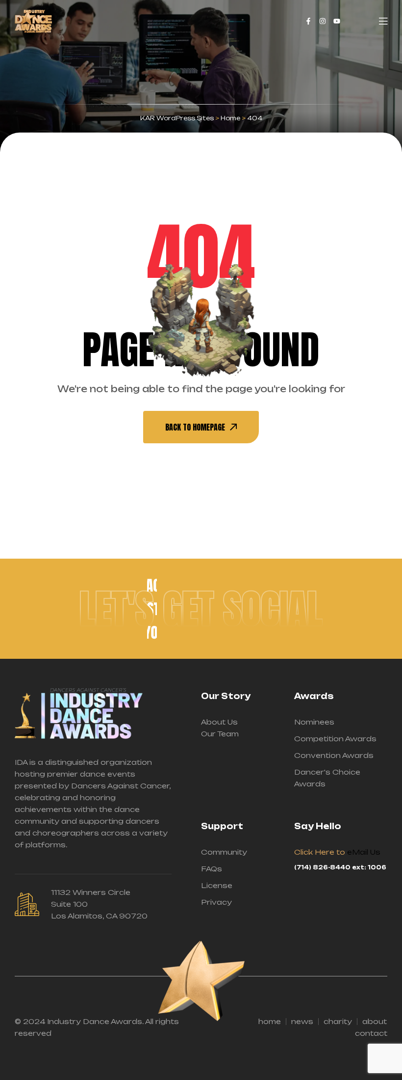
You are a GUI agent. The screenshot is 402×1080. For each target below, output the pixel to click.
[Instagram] (322, 21)
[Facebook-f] (308, 21)
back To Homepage (195, 427)
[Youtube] (336, 21)
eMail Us (363, 852)
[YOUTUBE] (152, 632)
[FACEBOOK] (152, 585)
